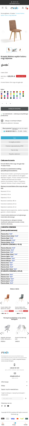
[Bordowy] (5, 313)
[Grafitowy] (3, 313)
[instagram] (5, 406)
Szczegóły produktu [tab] (14, 142)
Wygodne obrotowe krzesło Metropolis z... (6, 338)
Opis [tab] (14, 138)
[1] (26, 398)
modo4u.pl (14, 412)
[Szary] (4, 313)
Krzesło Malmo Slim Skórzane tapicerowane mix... (21, 307)
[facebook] (2, 406)
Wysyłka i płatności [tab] (14, 154)
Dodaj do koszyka (14, 109)
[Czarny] (2, 313)
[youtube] (8, 406)
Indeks (3, 72)
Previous (3, 32)
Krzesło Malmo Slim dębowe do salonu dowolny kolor (6, 307)
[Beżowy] (1, 313)
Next (26, 32)
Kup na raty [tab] (14, 150)
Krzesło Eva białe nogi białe (20, 338)
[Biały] (15, 313)
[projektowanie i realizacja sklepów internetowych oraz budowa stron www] (17, 414)
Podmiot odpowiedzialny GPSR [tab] (14, 146)
